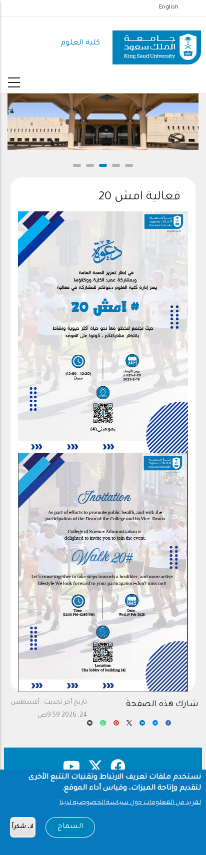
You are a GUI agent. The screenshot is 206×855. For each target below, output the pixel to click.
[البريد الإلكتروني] (89, 726)
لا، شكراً (23, 827)
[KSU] (157, 43)
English (168, 7)
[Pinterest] (116, 726)
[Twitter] (129, 726)
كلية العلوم (80, 43)
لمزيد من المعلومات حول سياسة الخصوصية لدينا (130, 803)
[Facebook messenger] (155, 726)
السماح (70, 827)
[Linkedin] (142, 726)
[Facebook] (168, 726)
